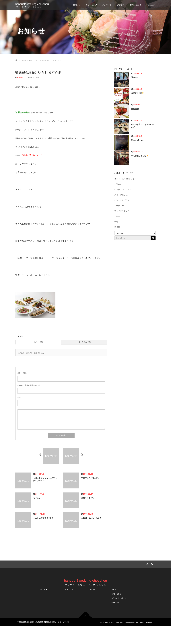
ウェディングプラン (122, 189)
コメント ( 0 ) (38, 342)
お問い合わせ (135, 5)
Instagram (150, 5)
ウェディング (91, 5)
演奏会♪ (134, 77)
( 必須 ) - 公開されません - (29, 385)
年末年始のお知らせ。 (90, 478)
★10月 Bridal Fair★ (91, 518)
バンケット (107, 5)
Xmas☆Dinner (137, 140)
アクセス (121, 5)
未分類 (117, 227)
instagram (115, 602)
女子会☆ (37, 498)
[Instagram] (147, 564)
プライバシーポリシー (120, 598)
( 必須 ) (22, 373)
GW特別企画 (136, 93)
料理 (37, 77)
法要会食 (135, 109)
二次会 (117, 216)
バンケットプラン (121, 200)
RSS (152, 564)
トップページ (44, 590)
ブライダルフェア (121, 211)
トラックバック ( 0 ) (84, 342)
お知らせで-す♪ (87, 498)
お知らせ (76, 5)
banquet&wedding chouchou (32, 4)
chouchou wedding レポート (126, 179)
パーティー (119, 206)
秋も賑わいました (138, 156)
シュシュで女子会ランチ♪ (44, 518)
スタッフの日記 (120, 195)
